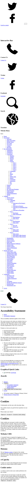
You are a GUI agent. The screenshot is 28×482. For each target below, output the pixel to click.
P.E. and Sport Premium (13, 189)
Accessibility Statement (9, 316)
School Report (10, 264)
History (12, 178)
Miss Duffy (16, 222)
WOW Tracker (10, 197)
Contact (9, 146)
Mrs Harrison (16, 217)
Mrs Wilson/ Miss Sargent (19, 236)
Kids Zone (9, 242)
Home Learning (11, 241)
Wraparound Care (11, 285)
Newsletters (10, 267)
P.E (11, 182)
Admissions (10, 150)
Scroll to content (5, 25)
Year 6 (14, 169)
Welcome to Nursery (18, 206)
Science (12, 161)
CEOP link (13, 372)
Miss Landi (16, 229)
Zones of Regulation (12, 248)
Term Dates (10, 260)
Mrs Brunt (15, 213)
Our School (6, 137)
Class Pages (10, 199)
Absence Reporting (11, 263)
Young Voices (10, 277)
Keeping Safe (10, 284)
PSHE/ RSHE (10, 273)
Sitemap (6, 382)
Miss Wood (16, 218)
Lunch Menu (10, 259)
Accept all (9, 414)
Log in (5, 288)
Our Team (9, 143)
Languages (12, 181)
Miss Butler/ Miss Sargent (19, 235)
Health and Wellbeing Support (14, 282)
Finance (9, 185)
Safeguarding (10, 192)
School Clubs (10, 245)
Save (14, 480)
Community (7, 274)
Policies (9, 188)
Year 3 (14, 165)
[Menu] (25, 24)
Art (11, 172)
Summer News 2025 (12, 254)
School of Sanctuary (12, 278)
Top (2, 397)
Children (6, 196)
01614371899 (4, 364)
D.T (11, 175)
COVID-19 (10, 153)
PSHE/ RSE (13, 176)
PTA (8, 280)
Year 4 (14, 167)
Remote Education (11, 270)
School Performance (12, 193)
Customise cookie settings (19, 414)
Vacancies (9, 144)
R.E (11, 183)
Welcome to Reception (18, 210)
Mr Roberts (16, 231)
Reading (12, 156)
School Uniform (11, 257)
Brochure (9, 147)
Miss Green (16, 234)
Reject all (3, 414)
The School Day (11, 256)
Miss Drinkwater (17, 214)
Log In (5, 390)
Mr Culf (15, 225)
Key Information (8, 149)
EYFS (11, 202)
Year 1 (14, 163)
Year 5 (14, 168)
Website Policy (10, 387)
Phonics (12, 158)
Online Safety (10, 271)
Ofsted (8, 186)
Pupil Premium (10, 190)
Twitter (2, 78)
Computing (12, 171)
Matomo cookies (9, 452)
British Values (10, 142)
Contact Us (3, 60)
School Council (10, 246)
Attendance (9, 151)
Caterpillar (12, 200)
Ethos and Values (11, 140)
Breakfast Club (10, 275)
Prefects (9, 249)
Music (11, 174)
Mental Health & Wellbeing (13, 243)
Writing (12, 157)
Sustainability (10, 238)
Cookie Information (11, 386)
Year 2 (14, 164)
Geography (12, 179)
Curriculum (9, 154)
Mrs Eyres (15, 227)
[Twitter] (12, 11)
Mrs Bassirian (16, 221)
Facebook (3, 96)
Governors (9, 281)
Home (5, 136)
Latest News (10, 268)
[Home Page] (2, 291)
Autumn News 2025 (12, 253)
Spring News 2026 (11, 252)
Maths (11, 160)
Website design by (11, 394)
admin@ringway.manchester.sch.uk (9, 363)
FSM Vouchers (10, 266)
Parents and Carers (8, 250)
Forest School (10, 239)
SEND (8, 195)
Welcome (9, 139)
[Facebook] (12, 23)
